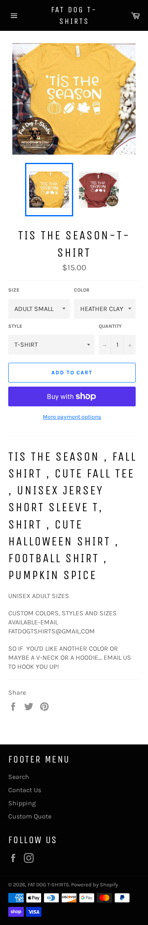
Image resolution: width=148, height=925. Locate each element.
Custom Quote (29, 816)
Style (15, 326)
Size (13, 290)
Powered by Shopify (94, 884)
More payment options (72, 416)
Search (18, 777)
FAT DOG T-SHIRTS (74, 15)
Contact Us (24, 790)
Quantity (110, 326)
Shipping (22, 803)
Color (82, 290)
